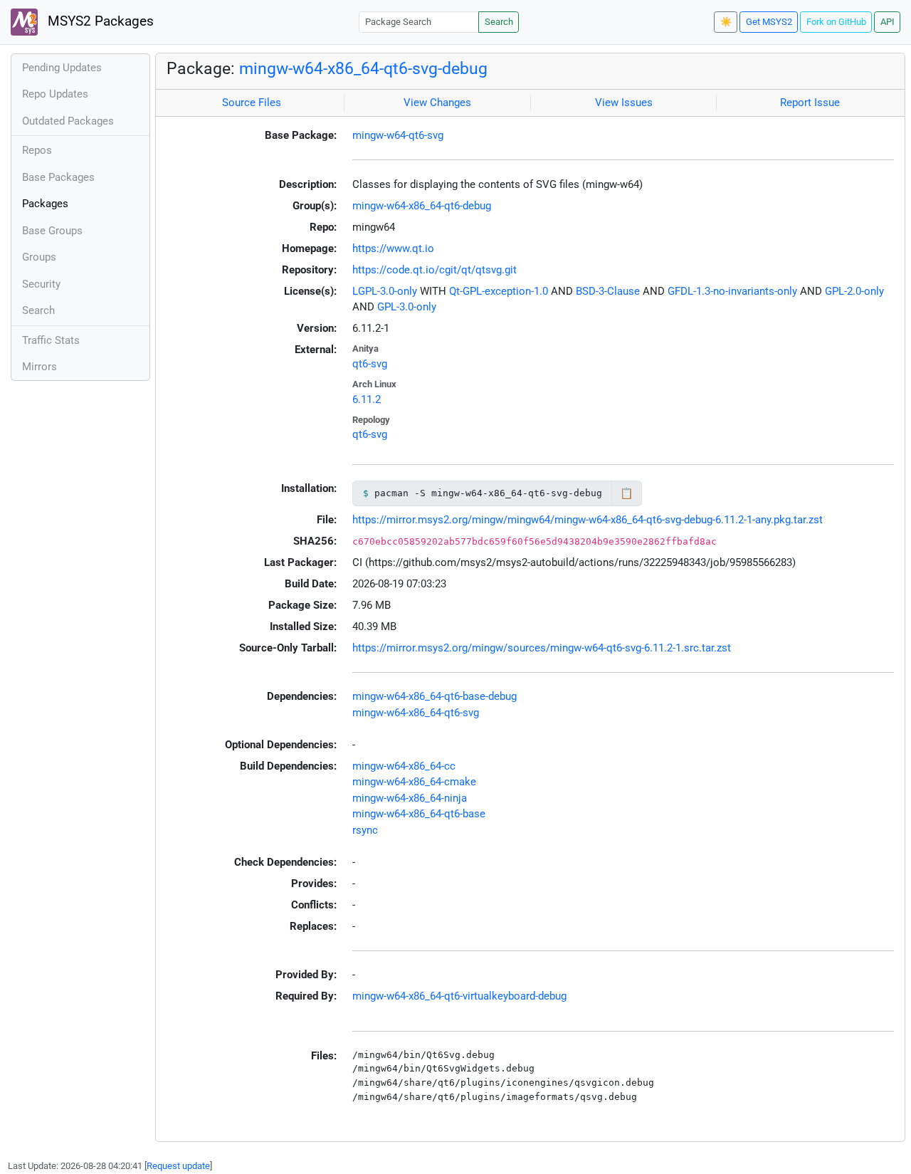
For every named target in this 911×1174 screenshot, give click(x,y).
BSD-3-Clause (608, 291)
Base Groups (52, 230)
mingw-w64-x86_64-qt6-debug (421, 205)
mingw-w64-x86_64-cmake (414, 781)
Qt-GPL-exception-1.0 (498, 291)
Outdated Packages (68, 121)
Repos (37, 150)
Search (499, 21)
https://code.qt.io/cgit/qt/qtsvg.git (434, 269)
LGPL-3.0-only (384, 291)
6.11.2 (366, 399)
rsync (365, 830)
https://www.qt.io (393, 248)
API (887, 21)
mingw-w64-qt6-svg (397, 135)
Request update (178, 1165)
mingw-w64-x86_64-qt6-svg (415, 712)
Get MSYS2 (769, 21)
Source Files (251, 102)
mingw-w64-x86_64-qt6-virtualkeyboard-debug (459, 996)
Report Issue (810, 102)
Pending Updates (62, 67)
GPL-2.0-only (854, 291)
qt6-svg (369, 363)
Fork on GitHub (836, 21)
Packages (45, 203)
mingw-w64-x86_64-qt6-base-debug (434, 696)
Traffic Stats (51, 340)
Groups (39, 257)
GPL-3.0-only (406, 306)
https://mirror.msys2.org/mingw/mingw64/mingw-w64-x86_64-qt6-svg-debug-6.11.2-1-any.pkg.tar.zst (587, 519)
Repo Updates (55, 94)
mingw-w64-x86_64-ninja (409, 798)
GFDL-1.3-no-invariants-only (732, 291)
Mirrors (39, 366)
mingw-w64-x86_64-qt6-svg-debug (363, 68)
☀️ (726, 21)
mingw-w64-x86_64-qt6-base (418, 813)
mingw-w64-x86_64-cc (404, 766)
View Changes (437, 102)
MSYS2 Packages (99, 21)
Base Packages (58, 177)
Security (41, 284)
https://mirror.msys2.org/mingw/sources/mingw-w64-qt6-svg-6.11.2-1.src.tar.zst (541, 647)
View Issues (624, 102)
